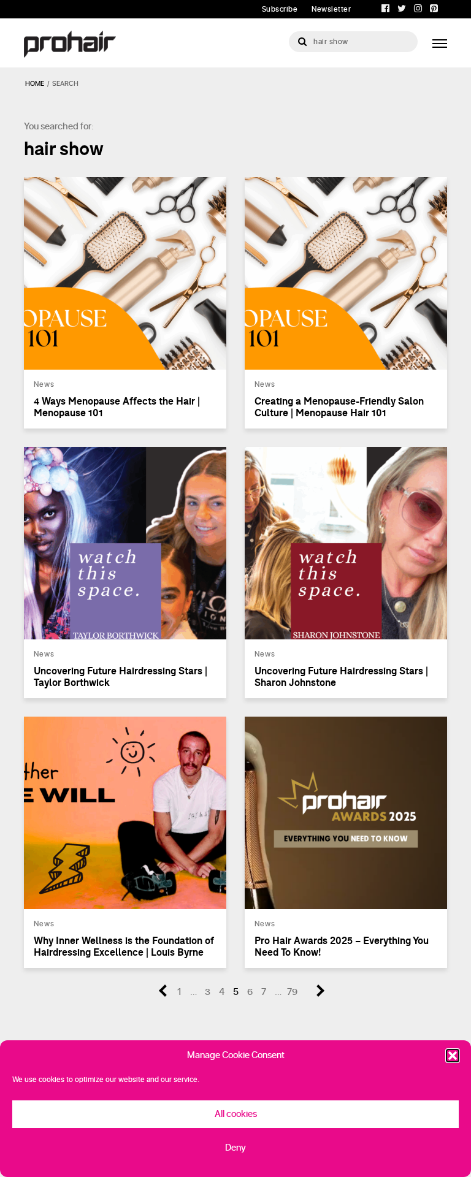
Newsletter (331, 9)
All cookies (236, 1114)
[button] (452, 1055)
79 (292, 992)
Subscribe (280, 9)
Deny (235, 1148)
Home (34, 83)
